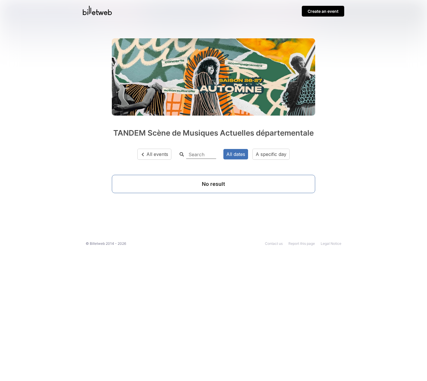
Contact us (274, 243)
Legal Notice (331, 243)
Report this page (301, 243)
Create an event (323, 11)
